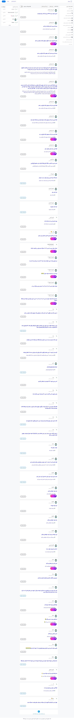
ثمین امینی (52, 217)
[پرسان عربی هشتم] (72, 20)
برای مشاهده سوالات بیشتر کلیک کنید (39, 714)
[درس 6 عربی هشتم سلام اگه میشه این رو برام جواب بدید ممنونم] (38, 180)
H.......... (52, 684)
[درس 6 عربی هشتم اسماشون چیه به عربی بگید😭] (38, 622)
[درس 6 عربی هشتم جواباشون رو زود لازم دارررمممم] (38, 607)
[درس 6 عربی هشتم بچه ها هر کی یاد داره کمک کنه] (38, 224)
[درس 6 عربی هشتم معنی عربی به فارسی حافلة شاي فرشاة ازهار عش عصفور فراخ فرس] (38, 166)
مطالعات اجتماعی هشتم (67, 23)
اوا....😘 (52, 232)
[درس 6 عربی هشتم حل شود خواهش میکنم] (38, 523)
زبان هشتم (69, 27)
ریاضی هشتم (69, 10)
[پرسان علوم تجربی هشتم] (72, 16)
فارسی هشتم (69, 13)
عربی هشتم (69, 20)
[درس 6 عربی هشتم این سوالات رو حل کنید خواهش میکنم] (38, 537)
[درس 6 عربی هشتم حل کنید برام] (38, 195)
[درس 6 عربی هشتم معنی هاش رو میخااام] (38, 636)
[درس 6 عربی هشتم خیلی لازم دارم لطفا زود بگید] (38, 566)
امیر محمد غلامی (51, 10)
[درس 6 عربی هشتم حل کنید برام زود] (38, 209)
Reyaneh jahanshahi (11, 12)
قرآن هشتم (69, 29)
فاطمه (53, 458)
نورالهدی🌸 (12, 15)
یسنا (53, 574)
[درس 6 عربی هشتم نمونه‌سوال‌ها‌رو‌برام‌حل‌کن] (38, 369)
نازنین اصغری (51, 669)
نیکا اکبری (52, 159)
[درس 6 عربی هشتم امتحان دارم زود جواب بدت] (38, 552)
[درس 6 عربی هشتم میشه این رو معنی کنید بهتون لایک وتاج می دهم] (38, 56)
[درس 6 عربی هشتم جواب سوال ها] (38, 450)
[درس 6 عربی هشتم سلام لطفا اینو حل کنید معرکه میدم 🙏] (38, 676)
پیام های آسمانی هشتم (67, 18)
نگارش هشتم (69, 32)
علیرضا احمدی (51, 188)
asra (53, 559)
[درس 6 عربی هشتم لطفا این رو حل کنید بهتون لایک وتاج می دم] (38, 137)
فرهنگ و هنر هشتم (69, 39)
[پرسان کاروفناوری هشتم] (72, 35)
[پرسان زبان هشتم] (72, 27)
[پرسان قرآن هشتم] (72, 30)
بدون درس (70, 44)
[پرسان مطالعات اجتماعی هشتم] (72, 23)
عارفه (53, 657)
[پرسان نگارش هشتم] (72, 32)
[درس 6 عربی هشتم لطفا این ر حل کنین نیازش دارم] (38, 151)
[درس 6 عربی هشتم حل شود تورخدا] (38, 508)
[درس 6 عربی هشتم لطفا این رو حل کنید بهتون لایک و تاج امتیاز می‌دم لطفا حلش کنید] (38, 122)
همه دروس (70, 8)
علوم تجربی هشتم (68, 15)
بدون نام (52, 174)
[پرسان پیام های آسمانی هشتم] (72, 18)
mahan (13, 19)
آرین (53, 363)
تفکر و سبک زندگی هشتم (67, 37)
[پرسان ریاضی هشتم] (72, 11)
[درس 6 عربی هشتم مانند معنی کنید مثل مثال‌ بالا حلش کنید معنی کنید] (38, 479)
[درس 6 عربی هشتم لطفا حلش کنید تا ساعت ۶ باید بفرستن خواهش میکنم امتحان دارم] (38, 465)
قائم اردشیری (51, 545)
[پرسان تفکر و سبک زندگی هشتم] (72, 37)
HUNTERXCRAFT (50, 244)
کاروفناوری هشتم (68, 35)
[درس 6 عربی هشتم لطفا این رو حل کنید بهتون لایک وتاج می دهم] (38, 108)
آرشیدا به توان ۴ (51, 257)
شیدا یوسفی (51, 22)
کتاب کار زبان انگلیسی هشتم (67, 25)
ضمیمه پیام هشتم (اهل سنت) (67, 42)
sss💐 (52, 698)
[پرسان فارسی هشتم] (72, 13)
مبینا (53, 444)
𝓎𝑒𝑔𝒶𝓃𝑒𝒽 (13, 9)
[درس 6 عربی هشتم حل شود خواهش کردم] (38, 494)
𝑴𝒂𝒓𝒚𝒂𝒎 (13, 22)
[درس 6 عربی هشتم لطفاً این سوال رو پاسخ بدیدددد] (38, 690)
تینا (53, 309)
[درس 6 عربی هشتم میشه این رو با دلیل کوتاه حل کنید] (38, 29)
